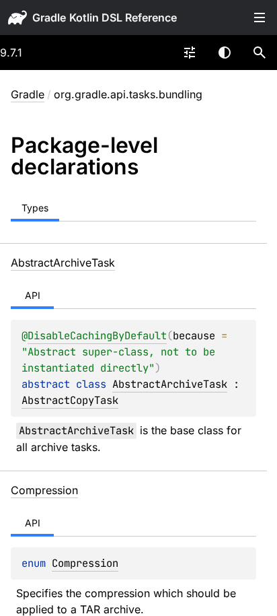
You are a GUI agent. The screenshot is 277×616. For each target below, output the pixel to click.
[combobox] (189, 52)
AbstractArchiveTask (169, 384)
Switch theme (224, 52)
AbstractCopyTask (70, 400)
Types (35, 207)
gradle (49, 17)
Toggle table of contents (259, 17)
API (32, 295)
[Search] (259, 52)
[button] (259, 52)
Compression (85, 563)
